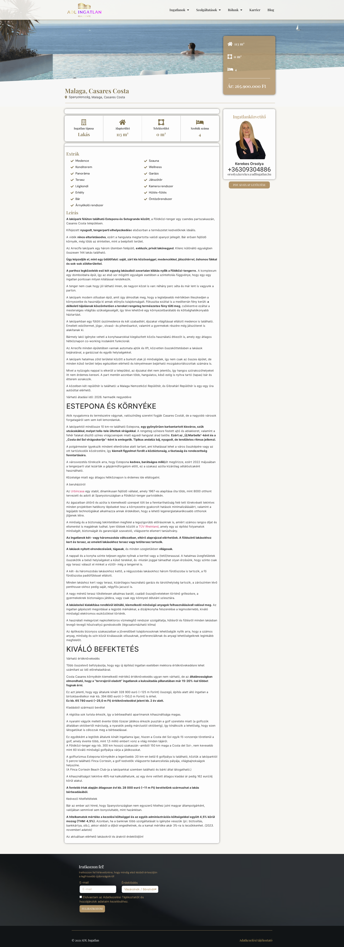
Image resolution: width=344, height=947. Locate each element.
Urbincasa (77, 491)
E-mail (84, 882)
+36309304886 (249, 169)
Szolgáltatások (206, 10)
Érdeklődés (130, 883)
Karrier (254, 10)
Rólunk (233, 10)
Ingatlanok (177, 10)
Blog (270, 10)
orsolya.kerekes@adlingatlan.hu (249, 174)
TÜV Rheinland (149, 526)
